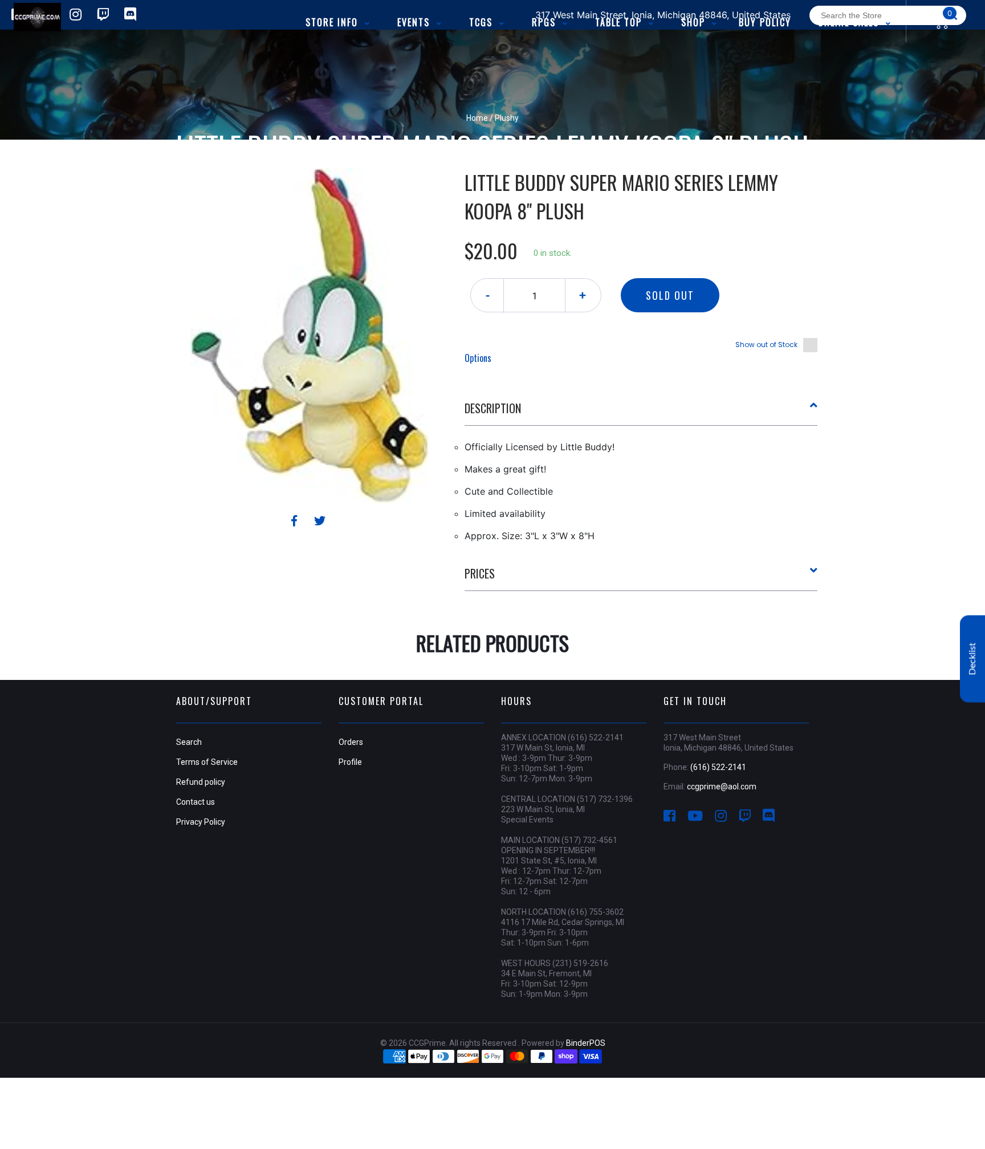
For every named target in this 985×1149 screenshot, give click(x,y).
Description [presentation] (493, 408)
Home (477, 118)
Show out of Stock (766, 344)
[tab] (641, 413)
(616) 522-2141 (718, 767)
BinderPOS (585, 1043)
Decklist (972, 659)
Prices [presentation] (480, 573)
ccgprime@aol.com (721, 786)
